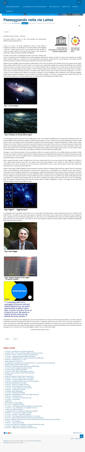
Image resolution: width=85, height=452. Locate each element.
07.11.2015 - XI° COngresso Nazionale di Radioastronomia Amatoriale (23, 406)
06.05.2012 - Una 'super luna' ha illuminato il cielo (18, 398)
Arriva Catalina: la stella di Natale (13, 403)
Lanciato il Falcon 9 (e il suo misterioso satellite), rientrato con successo (24, 353)
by (71, 438)
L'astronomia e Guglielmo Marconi (14, 409)
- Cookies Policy (78, 438)
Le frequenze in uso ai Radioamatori (35, 6)
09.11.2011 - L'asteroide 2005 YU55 (14, 404)
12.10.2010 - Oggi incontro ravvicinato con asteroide (19, 426)
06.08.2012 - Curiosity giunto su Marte (15, 389)
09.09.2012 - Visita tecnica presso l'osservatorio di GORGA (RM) (22, 366)
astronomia (6, 31)
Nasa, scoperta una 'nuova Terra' (14, 361)
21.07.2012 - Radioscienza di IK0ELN (15, 393)
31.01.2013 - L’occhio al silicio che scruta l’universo (18, 388)
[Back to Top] (81, 436)
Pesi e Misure (8, 374)
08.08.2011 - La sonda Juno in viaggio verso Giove (18, 413)
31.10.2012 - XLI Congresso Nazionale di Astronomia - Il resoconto (22, 416)
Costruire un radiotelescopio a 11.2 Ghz (15, 359)
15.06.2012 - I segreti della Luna (13, 396)
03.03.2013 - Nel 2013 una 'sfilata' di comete (17, 384)
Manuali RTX (66, 6)
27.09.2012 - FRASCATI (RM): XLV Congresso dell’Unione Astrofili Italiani (24, 358)
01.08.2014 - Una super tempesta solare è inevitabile (19, 379)
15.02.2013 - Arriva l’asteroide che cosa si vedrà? (18, 386)
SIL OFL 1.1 (22, 442)
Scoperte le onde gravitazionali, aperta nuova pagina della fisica (22, 394)
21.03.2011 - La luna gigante (12, 421)
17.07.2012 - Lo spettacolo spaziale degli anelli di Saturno (20, 356)
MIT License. (38, 440)
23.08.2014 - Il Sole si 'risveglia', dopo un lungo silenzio (19, 378)
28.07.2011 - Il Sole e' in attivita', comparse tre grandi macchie (21, 354)
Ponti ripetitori (54, 6)
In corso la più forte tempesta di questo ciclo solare (18, 368)
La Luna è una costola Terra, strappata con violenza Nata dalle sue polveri (24, 424)
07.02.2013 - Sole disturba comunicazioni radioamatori (19, 351)
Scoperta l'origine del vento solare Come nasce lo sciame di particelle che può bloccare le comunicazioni (32, 419)
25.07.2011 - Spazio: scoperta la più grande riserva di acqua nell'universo (24, 417)
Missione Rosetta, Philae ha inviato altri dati (16, 364)
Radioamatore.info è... (13, 6)
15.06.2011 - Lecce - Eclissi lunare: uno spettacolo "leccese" (21, 408)
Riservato (9, 11)
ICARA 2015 (8, 401)
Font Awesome (6, 442)
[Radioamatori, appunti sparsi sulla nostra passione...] (5, 2)
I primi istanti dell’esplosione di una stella (15, 383)
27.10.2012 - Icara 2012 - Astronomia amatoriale (18, 414)
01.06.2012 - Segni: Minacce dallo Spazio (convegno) (19, 371)
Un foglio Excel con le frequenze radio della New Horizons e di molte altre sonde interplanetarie (30, 363)
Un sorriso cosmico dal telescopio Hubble (16, 369)
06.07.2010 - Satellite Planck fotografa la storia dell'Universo (21, 427)
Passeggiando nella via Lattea (28, 19)
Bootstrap (5, 440)
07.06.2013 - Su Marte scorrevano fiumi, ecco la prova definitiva (22, 381)
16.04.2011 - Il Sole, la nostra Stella (14, 422)
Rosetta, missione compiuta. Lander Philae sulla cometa (20, 373)
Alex (73, 438)
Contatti (75, 6)
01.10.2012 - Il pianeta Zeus (12, 399)
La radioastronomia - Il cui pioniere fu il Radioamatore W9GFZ (21, 411)
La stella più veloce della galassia (14, 391)
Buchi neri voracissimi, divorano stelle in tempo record (19, 376)
